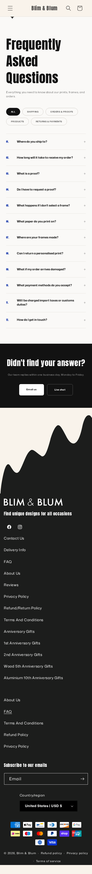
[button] (10, 8)
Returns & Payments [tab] (49, 121)
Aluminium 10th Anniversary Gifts (33, 677)
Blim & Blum (26, 853)
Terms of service (48, 861)
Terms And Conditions (23, 619)
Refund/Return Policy (23, 607)
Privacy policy (77, 853)
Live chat (59, 389)
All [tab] (13, 111)
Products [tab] (17, 121)
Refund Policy (16, 734)
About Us (12, 573)
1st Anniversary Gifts (22, 643)
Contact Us (14, 538)
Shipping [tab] (33, 111)
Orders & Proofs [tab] (61, 111)
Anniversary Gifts (19, 631)
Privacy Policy (16, 596)
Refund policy (51, 853)
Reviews (11, 584)
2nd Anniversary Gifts (23, 654)
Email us (31, 389)
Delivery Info (15, 549)
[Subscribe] (82, 779)
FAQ (8, 561)
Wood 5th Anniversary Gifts (28, 666)
